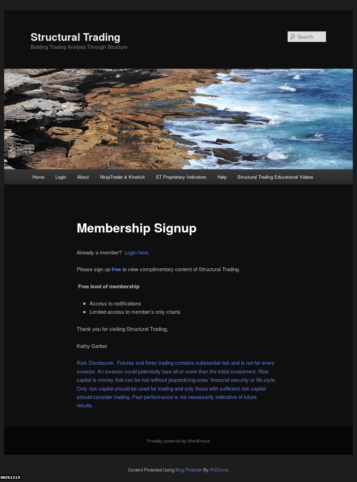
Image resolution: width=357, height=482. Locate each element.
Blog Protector (188, 470)
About (83, 176)
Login (60, 176)
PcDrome (219, 470)
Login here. (136, 252)
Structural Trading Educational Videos (275, 176)
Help (222, 176)
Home (38, 176)
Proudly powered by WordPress (178, 441)
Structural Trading (75, 36)
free (116, 269)
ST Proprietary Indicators (181, 176)
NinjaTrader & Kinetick (122, 176)
